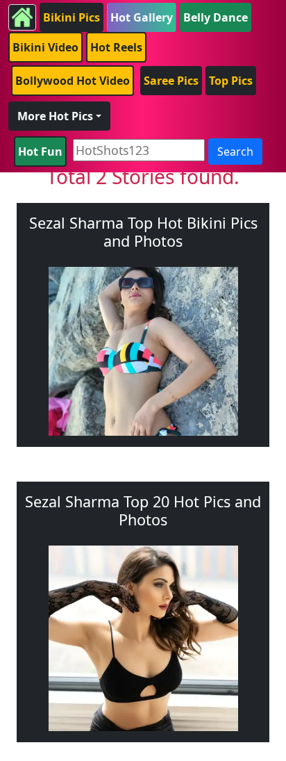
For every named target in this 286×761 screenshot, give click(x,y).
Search (235, 151)
